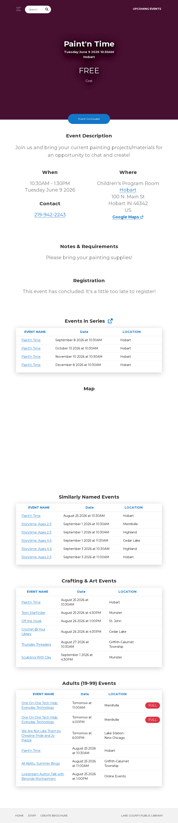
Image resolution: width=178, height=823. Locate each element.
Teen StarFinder (33, 613)
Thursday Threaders (36, 644)
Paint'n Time (31, 340)
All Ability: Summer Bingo (40, 763)
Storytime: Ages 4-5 (36, 541)
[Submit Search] (47, 9)
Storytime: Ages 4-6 (36, 549)
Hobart (128, 190)
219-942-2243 (50, 215)
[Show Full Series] (110, 321)
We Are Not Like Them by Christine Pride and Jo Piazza (41, 735)
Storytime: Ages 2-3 (36, 524)
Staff (32, 815)
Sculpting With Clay (36, 657)
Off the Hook (31, 621)
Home (19, 815)
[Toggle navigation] (17, 9)
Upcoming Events (147, 8)
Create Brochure (54, 815)
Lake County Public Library (142, 815)
